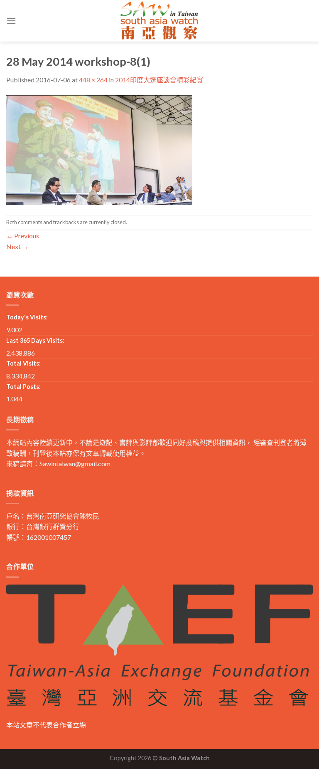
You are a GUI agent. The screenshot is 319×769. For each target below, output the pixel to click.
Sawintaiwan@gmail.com (74, 463)
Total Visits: (23, 363)
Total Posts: (23, 386)
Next (17, 246)
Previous (22, 236)
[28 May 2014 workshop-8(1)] (99, 149)
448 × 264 (93, 80)
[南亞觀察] (159, 20)
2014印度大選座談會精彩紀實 (159, 80)
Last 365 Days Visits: (35, 340)
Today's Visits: (27, 317)
